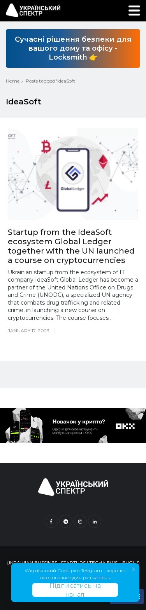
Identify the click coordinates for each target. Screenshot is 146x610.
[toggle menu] (134, 10)
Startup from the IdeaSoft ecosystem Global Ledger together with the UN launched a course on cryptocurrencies (71, 246)
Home (12, 81)
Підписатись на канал (75, 590)
